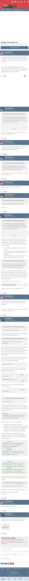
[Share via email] (11, 564)
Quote (5, 76)
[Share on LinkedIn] (2, 564)
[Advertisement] (14, 27)
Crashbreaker (5, 44)
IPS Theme (12, 572)
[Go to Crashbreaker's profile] (2, 53)
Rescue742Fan (9, 108)
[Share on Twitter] (4, 564)
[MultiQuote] (2, 76)
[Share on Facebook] (6, 564)
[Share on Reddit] (8, 564)
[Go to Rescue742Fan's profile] (2, 109)
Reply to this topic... (8, 549)
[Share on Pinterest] (13, 564)
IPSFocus (17, 572)
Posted (9, 53)
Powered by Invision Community (14, 574)
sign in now (7, 540)
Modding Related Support (21, 44)
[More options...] (26, 53)
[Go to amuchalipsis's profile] (2, 215)
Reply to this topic (14, 47)
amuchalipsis (8, 215)
